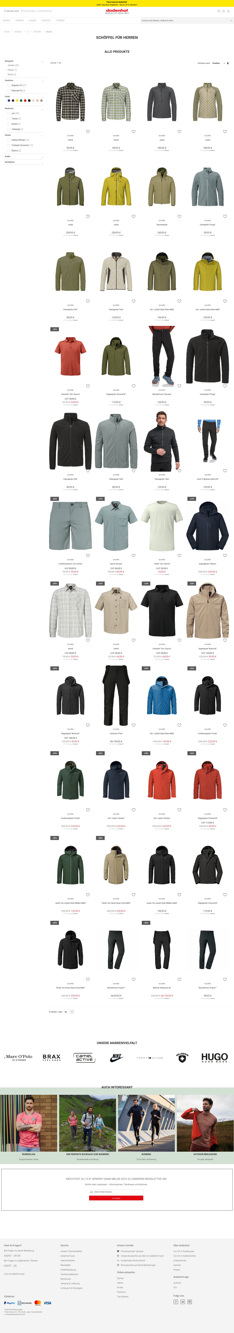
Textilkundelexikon (69, 1274)
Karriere (177, 1265)
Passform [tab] (9, 80)
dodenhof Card (68, 1256)
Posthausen (29, 11)
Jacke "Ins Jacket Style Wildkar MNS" (70, 903)
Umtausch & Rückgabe (71, 1288)
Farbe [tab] (7, 96)
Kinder (120, 1287)
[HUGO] (182, 1058)
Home (7, 31)
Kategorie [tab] (9, 61)
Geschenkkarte (68, 1260)
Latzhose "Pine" (116, 733)
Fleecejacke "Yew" (116, 309)
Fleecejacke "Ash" (70, 309)
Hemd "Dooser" (116, 564)
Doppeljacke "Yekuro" (207, 564)
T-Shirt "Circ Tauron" (162, 564)
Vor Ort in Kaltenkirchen (184, 1256)
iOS (175, 1287)
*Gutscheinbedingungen (13, 1310)
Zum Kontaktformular (14, 1274)
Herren (120, 1283)
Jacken (13, 65)
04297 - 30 (10, 1265)
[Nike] (84, 1058)
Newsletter (66, 1265)
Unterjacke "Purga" (207, 225)
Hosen (12, 70)
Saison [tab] (8, 135)
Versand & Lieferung (70, 1283)
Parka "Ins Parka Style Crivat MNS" (116, 903)
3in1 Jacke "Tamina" (116, 818)
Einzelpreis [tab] (9, 162)
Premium (121, 1292)
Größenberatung (68, 1269)
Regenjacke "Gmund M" (116, 394)
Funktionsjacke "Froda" (207, 733)
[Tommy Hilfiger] (117, 1058)
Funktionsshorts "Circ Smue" (70, 564)
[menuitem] (6, 20)
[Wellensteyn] (149, 1058)
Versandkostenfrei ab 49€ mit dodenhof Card (142, 1256)
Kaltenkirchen (44, 11)
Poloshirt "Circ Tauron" (70, 394)
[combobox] (187, 20)
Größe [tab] (7, 156)
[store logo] (117, 10)
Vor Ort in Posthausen (183, 1251)
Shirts (11, 74)
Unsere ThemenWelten (71, 1251)
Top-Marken (123, 1296)
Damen (120, 1278)
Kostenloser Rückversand (133, 1260)
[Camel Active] (51, 1058)
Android (177, 1283)
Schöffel (37, 31)
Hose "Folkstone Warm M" (207, 479)
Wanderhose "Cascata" (161, 394)
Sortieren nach (204, 63)
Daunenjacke (162, 225)
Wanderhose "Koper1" (116, 988)
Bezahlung (66, 1279)
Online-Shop (12, 11)
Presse (176, 1269)
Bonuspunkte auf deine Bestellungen (138, 1265)
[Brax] (19, 1058)
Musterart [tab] (9, 108)
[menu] (117, 20)
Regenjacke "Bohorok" (208, 649)
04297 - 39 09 (12, 1255)
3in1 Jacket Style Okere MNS (162, 309)
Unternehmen (179, 1260)
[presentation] (5, 1058)
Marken (18, 31)
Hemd (70, 140)
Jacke (161, 140)
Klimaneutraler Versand (132, 1251)
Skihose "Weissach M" (162, 988)
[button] (88, 131)
